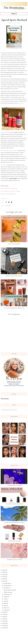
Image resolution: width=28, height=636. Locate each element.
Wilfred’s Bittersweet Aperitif (8, 150)
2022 (3, 579)
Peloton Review (8, 592)
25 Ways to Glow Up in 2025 (14, 559)
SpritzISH (3, 165)
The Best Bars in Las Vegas (14, 485)
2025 (3, 572)
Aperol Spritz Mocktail (10, 590)
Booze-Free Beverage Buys (8, 194)
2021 (3, 581)
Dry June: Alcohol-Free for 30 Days (10, 191)
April (5, 605)
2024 (3, 574)
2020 (3, 612)
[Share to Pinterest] (11, 202)
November (7, 585)
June (5, 601)
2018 (3, 616)
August (6, 596)
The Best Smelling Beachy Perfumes (15, 522)
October (6, 587)
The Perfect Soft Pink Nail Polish (14, 504)
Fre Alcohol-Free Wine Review (9, 188)
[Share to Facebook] (6, 202)
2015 (3, 623)
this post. (21, 103)
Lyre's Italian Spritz (6, 132)
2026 (3, 570)
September (7, 594)
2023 (3, 576)
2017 (3, 619)
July (5, 599)
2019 (3, 614)
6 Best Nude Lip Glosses (14, 541)
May (5, 603)
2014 (3, 625)
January (6, 610)
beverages (8, 205)
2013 (3, 627)
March (5, 607)
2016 (3, 621)
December (7, 583)
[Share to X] (9, 202)
